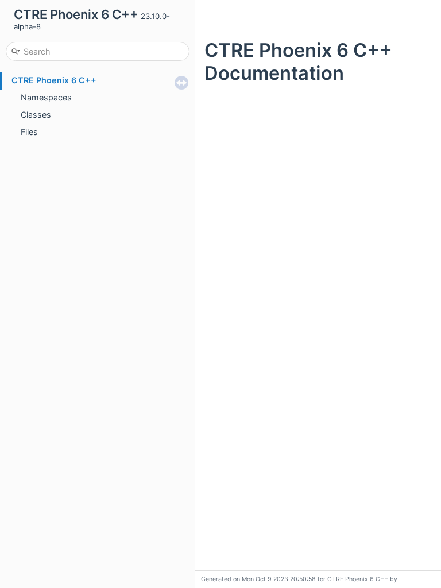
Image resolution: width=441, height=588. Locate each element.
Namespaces (46, 97)
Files (29, 132)
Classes (36, 114)
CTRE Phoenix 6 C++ (53, 80)
